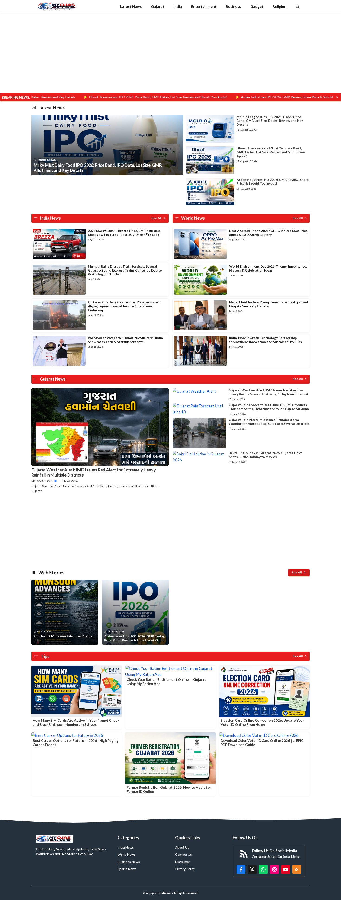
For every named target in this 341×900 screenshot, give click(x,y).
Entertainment (203, 6)
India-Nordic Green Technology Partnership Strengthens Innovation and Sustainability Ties (265, 340)
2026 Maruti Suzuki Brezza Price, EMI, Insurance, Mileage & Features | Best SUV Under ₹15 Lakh (124, 233)
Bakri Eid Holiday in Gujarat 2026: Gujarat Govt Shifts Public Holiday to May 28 (265, 455)
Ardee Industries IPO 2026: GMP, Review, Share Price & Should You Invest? (255, 97)
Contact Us (183, 854)
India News (126, 847)
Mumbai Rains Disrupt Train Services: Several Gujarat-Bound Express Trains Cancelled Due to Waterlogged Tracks (125, 270)
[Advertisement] (170, 58)
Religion (279, 6)
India (178, 6)
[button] (297, 6)
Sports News (127, 869)
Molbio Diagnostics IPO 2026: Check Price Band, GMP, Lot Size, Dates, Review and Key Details (270, 121)
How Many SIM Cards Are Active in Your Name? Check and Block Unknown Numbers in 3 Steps (76, 722)
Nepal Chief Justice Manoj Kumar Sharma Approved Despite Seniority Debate (268, 304)
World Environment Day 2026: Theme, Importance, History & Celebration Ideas (268, 268)
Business (233, 6)
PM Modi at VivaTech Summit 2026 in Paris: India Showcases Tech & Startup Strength (125, 340)
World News (126, 854)
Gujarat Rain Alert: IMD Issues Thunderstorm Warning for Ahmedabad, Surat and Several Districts (269, 422)
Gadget (256, 6)
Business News (129, 862)
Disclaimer (182, 862)
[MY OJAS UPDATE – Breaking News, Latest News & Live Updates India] (57, 6)
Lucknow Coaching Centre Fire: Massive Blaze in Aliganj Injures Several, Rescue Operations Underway (124, 306)
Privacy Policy (185, 869)
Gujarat (157, 6)
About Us (182, 847)
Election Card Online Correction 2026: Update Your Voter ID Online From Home (262, 722)
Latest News (131, 6)
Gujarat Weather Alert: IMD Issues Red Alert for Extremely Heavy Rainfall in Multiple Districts (93, 472)
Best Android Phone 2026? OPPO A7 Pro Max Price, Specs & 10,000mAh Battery (268, 233)
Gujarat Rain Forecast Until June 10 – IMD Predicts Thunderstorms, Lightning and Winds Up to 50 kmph (269, 407)
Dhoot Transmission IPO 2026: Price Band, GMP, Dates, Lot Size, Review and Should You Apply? (117, 97)
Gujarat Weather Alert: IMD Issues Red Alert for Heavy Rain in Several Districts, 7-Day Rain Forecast (269, 392)
